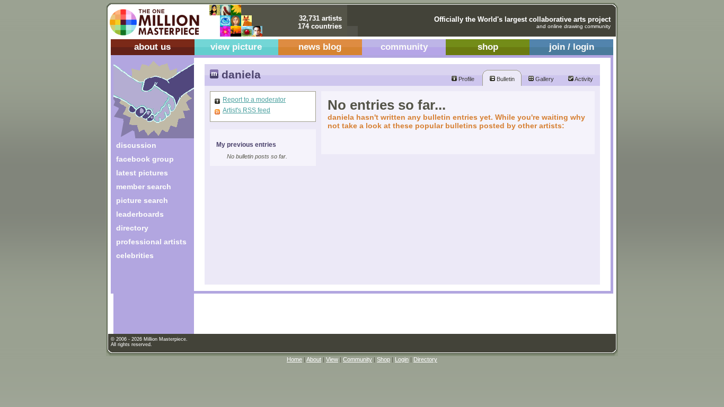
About (313, 359)
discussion (136, 145)
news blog (319, 47)
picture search (142, 200)
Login (402, 359)
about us (152, 47)
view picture (236, 47)
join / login (571, 47)
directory (132, 228)
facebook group (145, 159)
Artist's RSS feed (246, 110)
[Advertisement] (146, 301)
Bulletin (505, 79)
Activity (583, 79)
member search (143, 186)
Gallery (544, 79)
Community (357, 359)
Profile (465, 79)
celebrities (135, 255)
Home (294, 359)
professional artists (151, 241)
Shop (383, 359)
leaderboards (140, 214)
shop (488, 47)
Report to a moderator (254, 99)
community (404, 47)
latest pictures (142, 173)
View (332, 359)
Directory (425, 359)
